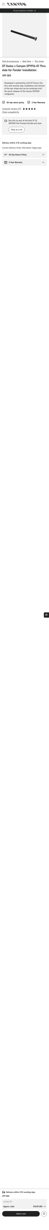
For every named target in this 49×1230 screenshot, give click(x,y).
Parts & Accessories (10, 61)
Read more (36, 147)
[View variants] (2, 55)
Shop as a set (16, 129)
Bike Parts (26, 61)
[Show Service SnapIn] (46, 615)
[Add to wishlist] (44, 1214)
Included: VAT (7, 1201)
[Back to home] (17, 4)
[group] (24, 35)
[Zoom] (24, 35)
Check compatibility (10, 112)
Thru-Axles (39, 61)
